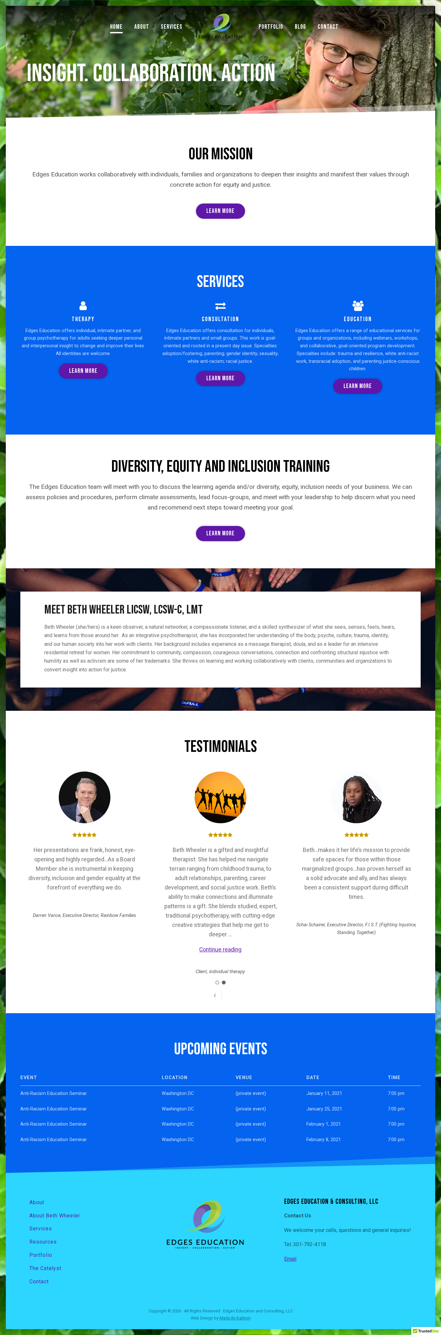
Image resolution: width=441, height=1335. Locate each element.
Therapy (83, 319)
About (36, 1202)
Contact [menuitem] (328, 27)
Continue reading (220, 949)
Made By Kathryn (235, 1318)
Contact (39, 1281)
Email (290, 1259)
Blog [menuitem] (300, 27)
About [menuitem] (141, 27)
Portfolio (40, 1255)
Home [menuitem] (116, 27)
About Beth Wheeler (54, 1216)
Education (358, 319)
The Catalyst (45, 1268)
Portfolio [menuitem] (271, 27)
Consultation (220, 319)
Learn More (220, 211)
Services (40, 1228)
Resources (43, 1242)
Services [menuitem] (171, 27)
